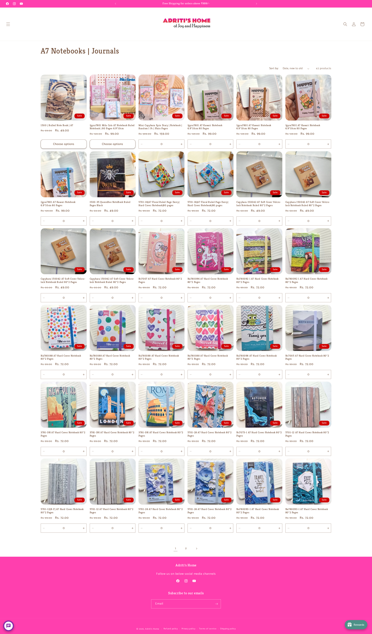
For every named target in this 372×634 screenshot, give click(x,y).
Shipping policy (228, 629)
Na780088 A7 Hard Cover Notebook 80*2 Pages (61, 357)
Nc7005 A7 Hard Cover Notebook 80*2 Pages (307, 357)
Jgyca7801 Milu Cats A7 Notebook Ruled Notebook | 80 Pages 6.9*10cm (112, 127)
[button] (8, 24)
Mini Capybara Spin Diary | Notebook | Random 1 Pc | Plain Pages (160, 127)
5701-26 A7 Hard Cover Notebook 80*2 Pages (161, 511)
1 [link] (175, 548)
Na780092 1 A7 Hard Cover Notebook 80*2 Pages (257, 280)
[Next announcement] (256, 3)
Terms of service (207, 629)
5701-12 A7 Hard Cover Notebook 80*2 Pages (307, 434)
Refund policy (171, 629)
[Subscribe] (216, 603)
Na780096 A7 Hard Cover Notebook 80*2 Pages (208, 280)
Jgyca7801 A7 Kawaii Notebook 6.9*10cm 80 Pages (205, 127)
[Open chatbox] (8, 625)
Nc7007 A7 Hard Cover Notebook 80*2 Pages (160, 280)
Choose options (63, 144)
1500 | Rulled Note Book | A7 (57, 125)
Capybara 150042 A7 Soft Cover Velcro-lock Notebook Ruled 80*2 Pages (258, 204)
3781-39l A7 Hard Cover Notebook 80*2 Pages (63, 434)
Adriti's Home (152, 629)
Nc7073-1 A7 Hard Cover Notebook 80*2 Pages (259, 434)
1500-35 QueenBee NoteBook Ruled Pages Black (110, 204)
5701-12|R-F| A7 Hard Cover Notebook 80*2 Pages (62, 511)
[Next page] (196, 548)
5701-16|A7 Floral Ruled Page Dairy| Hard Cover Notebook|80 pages (159, 204)
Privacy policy (188, 629)
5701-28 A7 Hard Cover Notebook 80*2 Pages (210, 434)
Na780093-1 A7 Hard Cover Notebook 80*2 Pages (257, 511)
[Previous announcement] (115, 3)
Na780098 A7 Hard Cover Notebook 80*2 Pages (256, 357)
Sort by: (274, 68)
